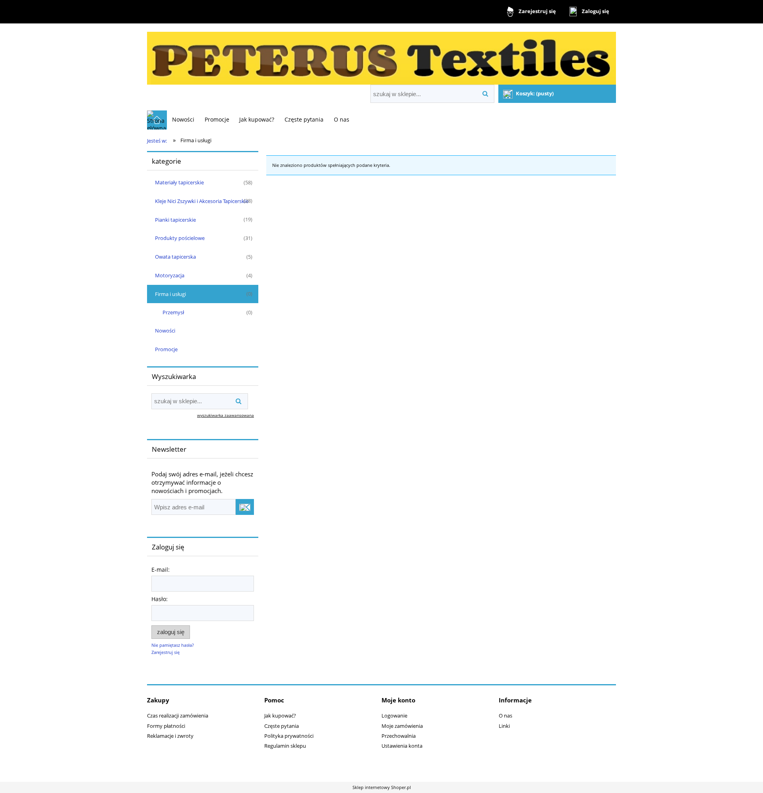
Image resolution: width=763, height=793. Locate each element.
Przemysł (173, 312)
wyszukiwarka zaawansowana (225, 415)
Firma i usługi (170, 294)
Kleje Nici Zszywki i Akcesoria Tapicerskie (201, 201)
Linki (504, 725)
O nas (505, 715)
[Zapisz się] (245, 507)
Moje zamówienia (402, 725)
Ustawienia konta (402, 745)
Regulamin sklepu (285, 745)
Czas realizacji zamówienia (177, 715)
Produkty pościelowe (180, 238)
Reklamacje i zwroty (170, 735)
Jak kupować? (280, 715)
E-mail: (160, 569)
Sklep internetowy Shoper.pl (381, 787)
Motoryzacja (169, 275)
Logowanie (394, 715)
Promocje (166, 349)
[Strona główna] (381, 55)
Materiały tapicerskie (179, 182)
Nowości (165, 330)
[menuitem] (183, 119)
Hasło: (159, 599)
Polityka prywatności (289, 735)
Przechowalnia (399, 735)
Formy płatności (166, 725)
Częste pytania (281, 725)
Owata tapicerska (175, 256)
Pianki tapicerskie (175, 219)
